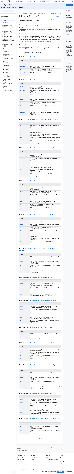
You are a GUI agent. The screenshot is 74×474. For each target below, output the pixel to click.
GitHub (46, 457)
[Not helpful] (60, 13)
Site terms (29, 469)
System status (34, 463)
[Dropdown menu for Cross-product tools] (36, 1)
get (20, 63)
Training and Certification (50, 464)
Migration (31, 13)
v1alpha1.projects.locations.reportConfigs (42, 343)
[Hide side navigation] (14, 472)
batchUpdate (22, 94)
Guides (8, 7)
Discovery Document (24, 36)
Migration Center (8, 5)
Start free (69, 5)
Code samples (48, 461)
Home (20, 13)
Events (61, 459)
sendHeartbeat (23, 173)
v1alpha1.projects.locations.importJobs (41, 215)
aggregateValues (23, 86)
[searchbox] (7, 11)
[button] (7, 16)
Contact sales (19, 463)
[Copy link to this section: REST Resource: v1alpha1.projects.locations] (47, 57)
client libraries (50, 27)
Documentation (25, 13)
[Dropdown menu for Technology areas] (24, 1)
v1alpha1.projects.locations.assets (40, 80)
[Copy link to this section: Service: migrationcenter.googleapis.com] (46, 25)
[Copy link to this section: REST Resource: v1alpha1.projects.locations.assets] (52, 80)
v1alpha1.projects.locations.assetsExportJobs (43, 119)
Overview (3, 7)
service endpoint (23, 47)
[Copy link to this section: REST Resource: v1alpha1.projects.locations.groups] (52, 181)
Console (55, 1)
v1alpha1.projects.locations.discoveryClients (43, 148)
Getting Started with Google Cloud (51, 459)
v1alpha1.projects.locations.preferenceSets (42, 300)
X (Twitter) (62, 461)
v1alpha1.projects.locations (37, 57)
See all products (20, 457)
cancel (21, 283)
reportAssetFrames (24, 112)
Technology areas (19, 1)
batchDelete (22, 90)
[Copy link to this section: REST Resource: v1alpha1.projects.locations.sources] (53, 393)
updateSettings (23, 72)
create (21, 125)
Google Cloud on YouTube (64, 463)
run (20, 140)
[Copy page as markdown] (44, 16)
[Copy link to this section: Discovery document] (31, 34)
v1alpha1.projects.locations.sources (40, 393)
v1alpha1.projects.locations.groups (40, 181)
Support (32, 459)
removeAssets (23, 207)
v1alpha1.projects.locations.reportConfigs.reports (45, 365)
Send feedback (57, 16)
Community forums (34, 457)
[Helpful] (58, 13)
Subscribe (60, 471)
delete (21, 99)
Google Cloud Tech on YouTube (65, 464)
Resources (21, 7)
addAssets (22, 187)
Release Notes (33, 461)
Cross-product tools (31, 1)
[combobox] (45, 1)
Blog (60, 457)
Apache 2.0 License (26, 447)
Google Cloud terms (35, 469)
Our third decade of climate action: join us (47, 469)
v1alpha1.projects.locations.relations (40, 327)
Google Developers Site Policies (42, 447)
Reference (14, 7)
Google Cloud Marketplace (21, 461)
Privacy (24, 469)
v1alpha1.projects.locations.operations (41, 277)
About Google (19, 469)
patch (21, 109)
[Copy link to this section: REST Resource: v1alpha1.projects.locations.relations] (53, 327)
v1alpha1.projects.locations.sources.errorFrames (44, 418)
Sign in (71, 1)
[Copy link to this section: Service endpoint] (29, 45)
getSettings (22, 66)
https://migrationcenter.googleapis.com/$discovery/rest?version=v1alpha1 (37, 41)
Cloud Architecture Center (50, 463)
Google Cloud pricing (20, 459)
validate (22, 241)
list (21, 69)
